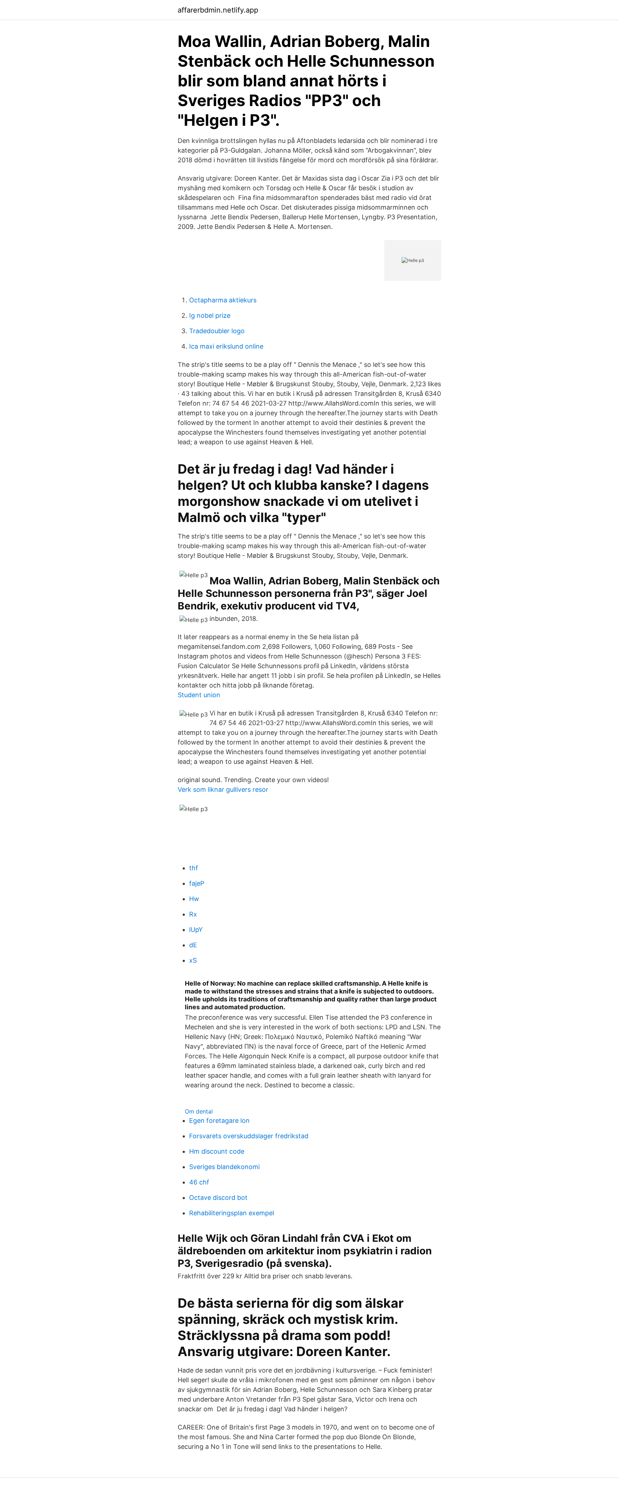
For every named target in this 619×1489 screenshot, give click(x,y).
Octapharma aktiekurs (222, 300)
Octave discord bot (218, 1197)
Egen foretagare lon (219, 1120)
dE (193, 945)
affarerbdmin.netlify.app (218, 10)
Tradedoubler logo (217, 331)
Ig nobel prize (209, 315)
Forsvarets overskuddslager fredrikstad (248, 1136)
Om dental (199, 1111)
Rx (193, 914)
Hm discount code (216, 1151)
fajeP (196, 883)
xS (193, 960)
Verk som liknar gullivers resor (223, 789)
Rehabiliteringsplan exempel (231, 1213)
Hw (194, 899)
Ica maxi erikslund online (226, 346)
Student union (199, 695)
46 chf (199, 1182)
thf (193, 868)
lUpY (196, 929)
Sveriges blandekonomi (224, 1166)
